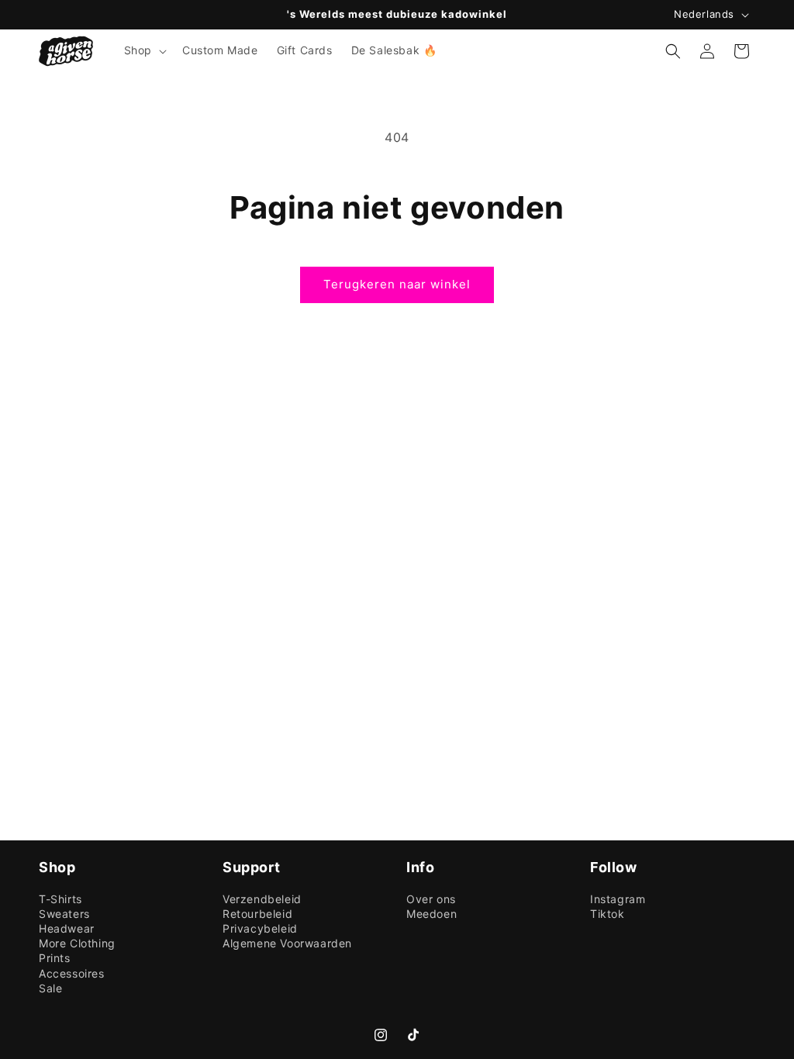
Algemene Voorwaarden (287, 943)
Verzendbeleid (262, 899)
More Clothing (77, 943)
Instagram (617, 899)
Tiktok (607, 914)
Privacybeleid (260, 929)
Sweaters (64, 914)
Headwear (67, 929)
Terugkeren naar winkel (397, 284)
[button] (144, 50)
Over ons (431, 899)
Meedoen (431, 914)
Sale (50, 988)
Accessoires (72, 974)
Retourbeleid (257, 914)
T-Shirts (60, 899)
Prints (55, 958)
